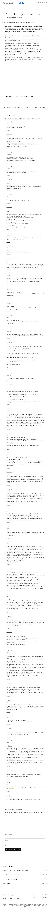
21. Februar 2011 (9, 740)
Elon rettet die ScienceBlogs (10, 879)
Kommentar (7, 815)
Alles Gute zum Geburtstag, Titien (12, 875)
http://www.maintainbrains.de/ (25, 732)
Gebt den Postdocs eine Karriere (39, 107)
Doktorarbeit (8, 96)
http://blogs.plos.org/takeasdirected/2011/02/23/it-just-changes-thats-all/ (23, 799)
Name (6, 829)
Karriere (18, 96)
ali (7, 180)
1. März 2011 (9, 782)
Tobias (11, 17)
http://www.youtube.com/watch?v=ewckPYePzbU (24, 160)
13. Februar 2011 (9, 121)
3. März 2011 (9, 795)
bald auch (18, 364)
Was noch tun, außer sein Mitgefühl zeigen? (15, 870)
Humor (14, 96)
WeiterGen (8, 2)
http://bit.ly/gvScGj (20, 239)
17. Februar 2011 (9, 632)
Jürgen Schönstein (10, 168)
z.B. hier (16, 127)
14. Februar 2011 (9, 315)
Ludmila (8, 473)
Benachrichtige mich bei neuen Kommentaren (15, 846)
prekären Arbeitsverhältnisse (24, 26)
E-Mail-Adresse (8, 834)
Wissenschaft (24, 96)
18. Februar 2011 (9, 683)
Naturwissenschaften (18, 17)
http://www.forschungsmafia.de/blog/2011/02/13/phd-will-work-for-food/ (23, 281)
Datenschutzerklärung (42, 905)
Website (6, 840)
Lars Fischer (9, 331)
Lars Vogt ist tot (7, 883)
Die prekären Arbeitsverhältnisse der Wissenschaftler (16, 107)
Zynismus (31, 96)
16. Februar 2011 (9, 616)
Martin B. (8, 543)
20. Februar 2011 (9, 728)
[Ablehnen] (48, 905)
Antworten (8, 130)
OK (25, 907)
